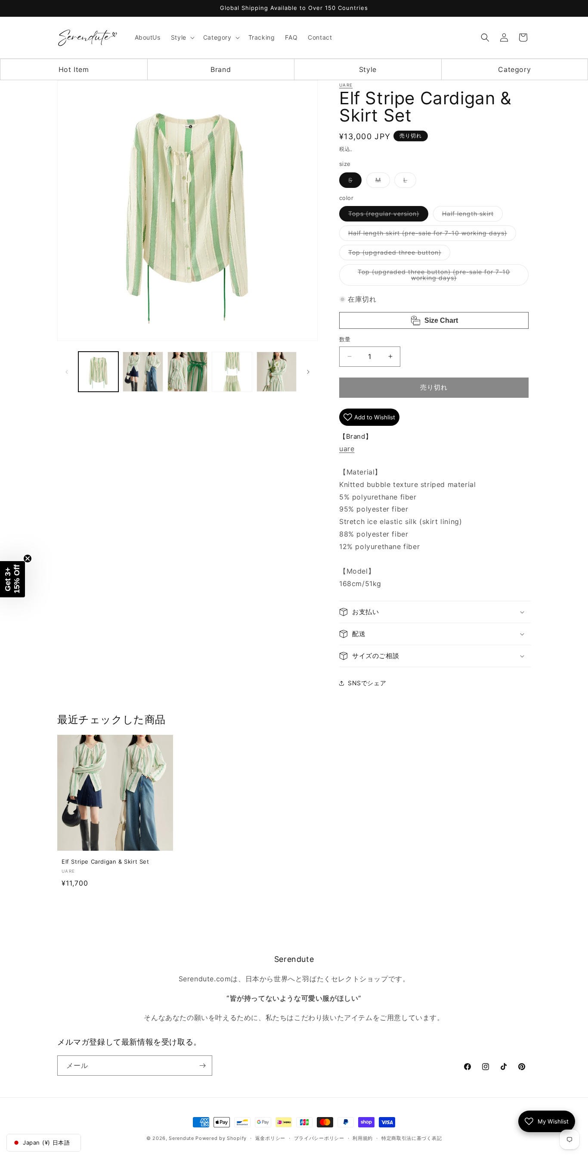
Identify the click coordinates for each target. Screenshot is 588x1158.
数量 (345, 339)
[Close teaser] (27, 558)
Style (368, 69)
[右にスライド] (308, 371)
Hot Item (74, 69)
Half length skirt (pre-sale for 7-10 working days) (430, 235)
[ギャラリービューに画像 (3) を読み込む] (187, 372)
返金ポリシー (270, 1138)
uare (346, 84)
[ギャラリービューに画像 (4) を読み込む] (232, 372)
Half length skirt (471, 215)
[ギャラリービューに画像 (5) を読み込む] (277, 372)
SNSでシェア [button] (367, 683)
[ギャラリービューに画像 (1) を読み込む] (98, 372)
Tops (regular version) (386, 215)
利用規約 (363, 1138)
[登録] (202, 1065)
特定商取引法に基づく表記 (411, 1138)
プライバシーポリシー (319, 1138)
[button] (182, 37)
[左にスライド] (66, 371)
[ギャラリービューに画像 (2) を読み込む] (143, 372)
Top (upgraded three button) (397, 254)
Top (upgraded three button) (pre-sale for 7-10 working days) (434, 277)
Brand (220, 69)
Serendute (181, 1138)
